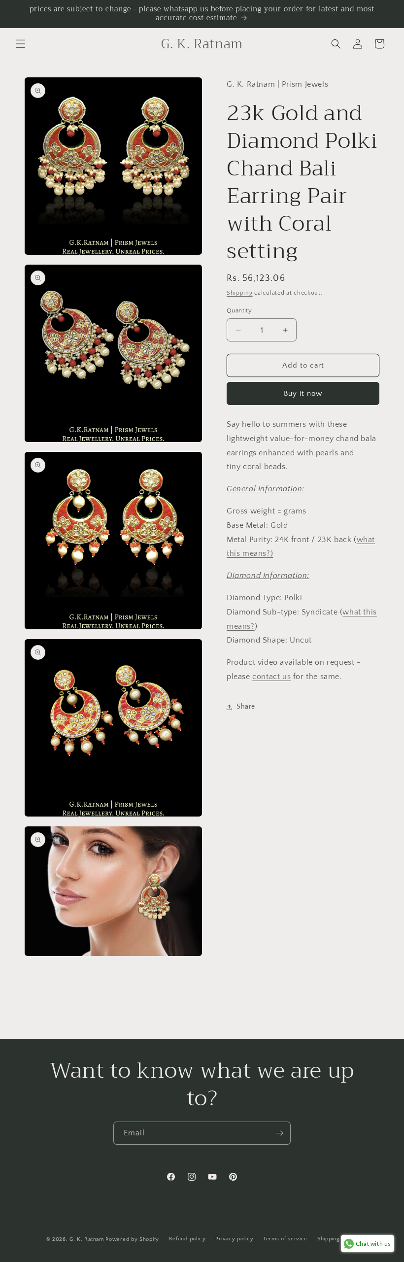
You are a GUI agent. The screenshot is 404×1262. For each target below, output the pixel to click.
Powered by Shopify (132, 1239)
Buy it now (303, 393)
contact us (271, 676)
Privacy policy (234, 1239)
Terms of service (285, 1239)
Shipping (240, 293)
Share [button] (245, 707)
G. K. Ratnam (86, 1239)
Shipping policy (337, 1239)
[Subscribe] (279, 1133)
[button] (21, 44)
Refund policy (187, 1239)
